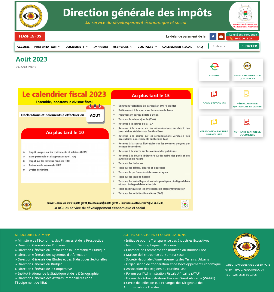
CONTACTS (145, 47)
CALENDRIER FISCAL (177, 47)
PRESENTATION (45, 47)
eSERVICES (121, 47)
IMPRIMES (101, 47)
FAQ (200, 47)
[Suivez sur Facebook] (213, 36)
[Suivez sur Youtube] (221, 36)
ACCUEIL (23, 47)
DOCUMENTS (75, 47)
